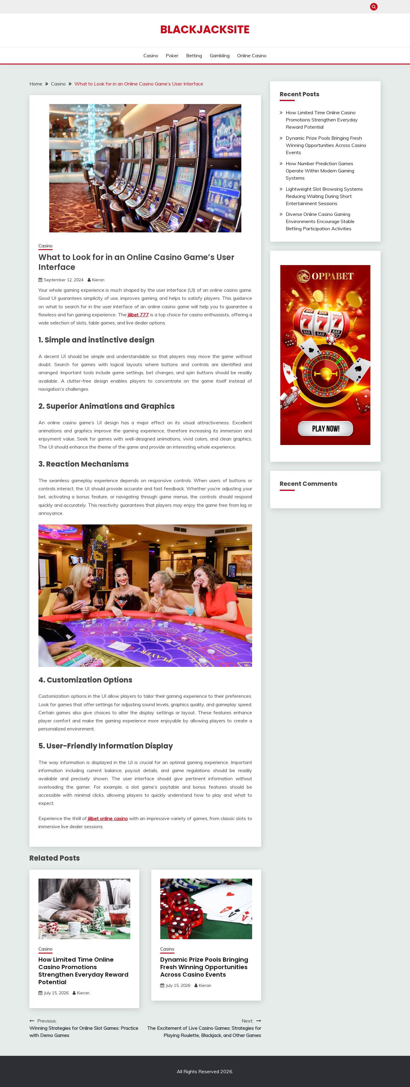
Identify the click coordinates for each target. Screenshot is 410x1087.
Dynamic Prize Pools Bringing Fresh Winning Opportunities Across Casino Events (204, 967)
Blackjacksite (205, 29)
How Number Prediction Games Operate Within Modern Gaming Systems (320, 170)
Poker (172, 55)
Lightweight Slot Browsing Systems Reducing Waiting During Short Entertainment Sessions (324, 196)
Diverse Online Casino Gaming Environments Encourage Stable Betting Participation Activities (320, 221)
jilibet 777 (138, 315)
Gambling (220, 55)
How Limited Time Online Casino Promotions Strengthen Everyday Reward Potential (83, 970)
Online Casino (252, 55)
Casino (150, 55)
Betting (194, 55)
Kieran (98, 279)
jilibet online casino (108, 818)
